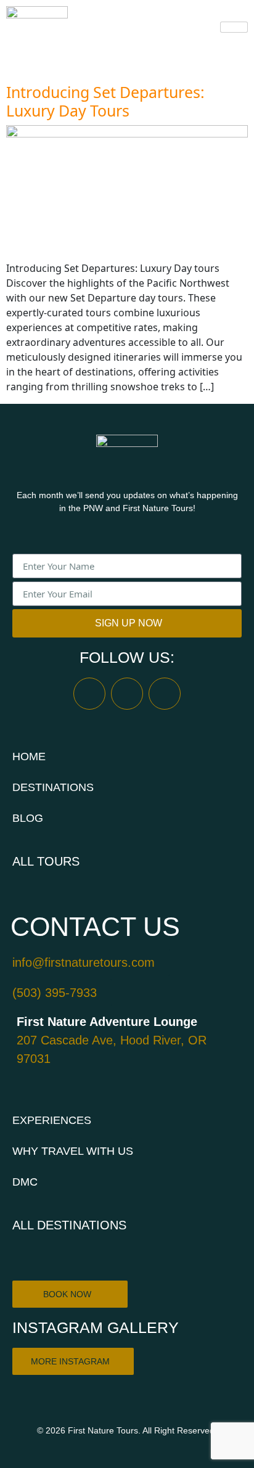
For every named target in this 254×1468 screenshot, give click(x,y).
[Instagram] (127, 694)
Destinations (53, 787)
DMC (25, 1182)
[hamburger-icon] (234, 27)
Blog (27, 818)
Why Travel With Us (72, 1151)
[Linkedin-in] (165, 694)
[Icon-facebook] (89, 694)
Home (29, 756)
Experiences (51, 1120)
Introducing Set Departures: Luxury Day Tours (105, 101)
